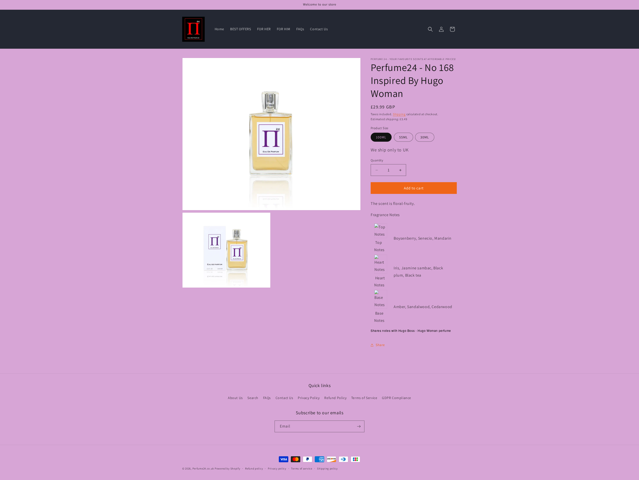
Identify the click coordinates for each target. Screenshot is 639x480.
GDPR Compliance (396, 397)
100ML (381, 137)
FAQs (267, 397)
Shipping (399, 114)
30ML (424, 137)
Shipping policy (327, 468)
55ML (403, 137)
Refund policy (254, 468)
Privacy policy (277, 468)
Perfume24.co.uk (203, 468)
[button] (430, 29)
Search (252, 397)
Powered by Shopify (227, 468)
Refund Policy (335, 397)
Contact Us (284, 397)
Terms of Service (364, 397)
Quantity (377, 160)
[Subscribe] (358, 426)
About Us (235, 397)
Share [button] (380, 345)
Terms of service (301, 468)
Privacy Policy (309, 397)
